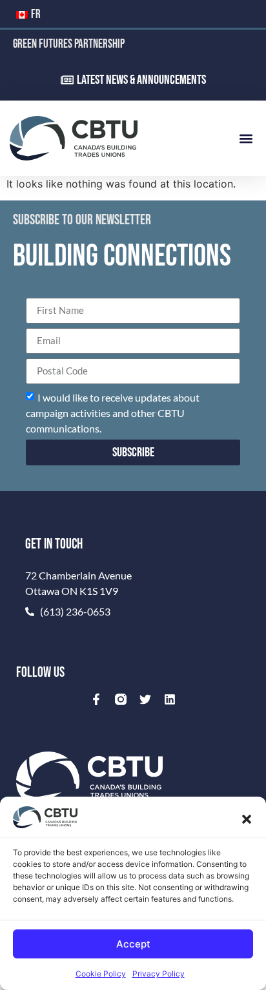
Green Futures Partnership (69, 44)
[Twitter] (145, 699)
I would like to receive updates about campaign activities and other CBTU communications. (113, 412)
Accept (133, 944)
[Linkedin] (170, 699)
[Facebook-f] (96, 699)
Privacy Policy (158, 973)
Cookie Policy (101, 973)
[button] (246, 819)
